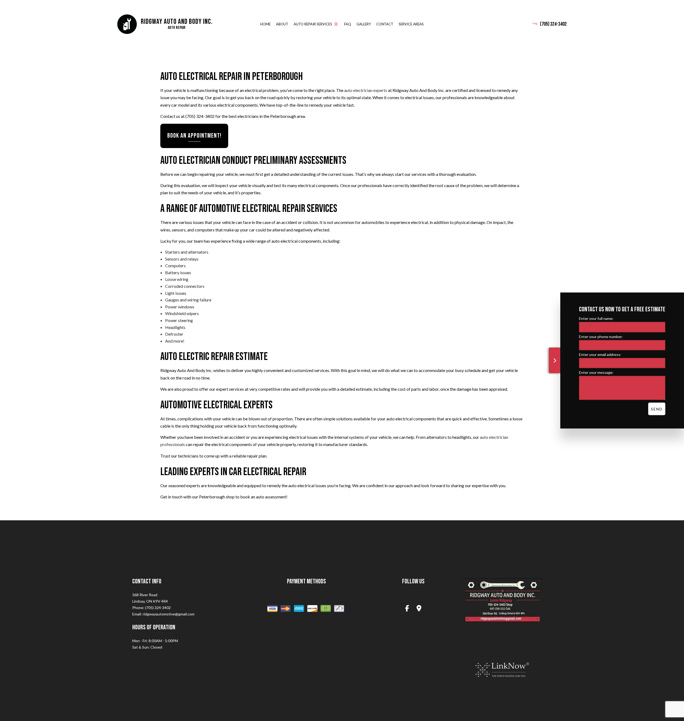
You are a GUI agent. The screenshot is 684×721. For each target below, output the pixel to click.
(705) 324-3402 (553, 24)
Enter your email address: (600, 354)
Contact (384, 24)
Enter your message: (596, 372)
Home (265, 24)
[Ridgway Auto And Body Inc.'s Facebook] (407, 609)
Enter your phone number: (601, 336)
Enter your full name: (596, 318)
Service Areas (411, 24)
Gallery (363, 24)
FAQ (347, 24)
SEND (657, 408)
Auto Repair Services (313, 24)
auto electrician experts (365, 90)
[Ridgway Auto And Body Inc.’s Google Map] (419, 609)
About (282, 24)
